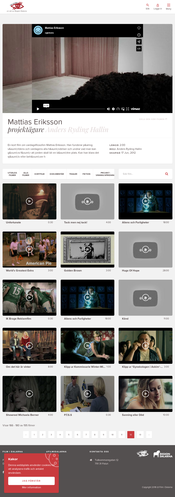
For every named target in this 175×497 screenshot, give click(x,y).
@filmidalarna (56, 451)
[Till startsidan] (143, 456)
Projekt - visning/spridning (106, 174)
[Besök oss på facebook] (3, 472)
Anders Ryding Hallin (77, 129)
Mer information (31, 487)
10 (112, 434)
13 (140, 434)
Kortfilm (39, 174)
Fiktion (86, 174)
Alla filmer (25, 174)
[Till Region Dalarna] (163, 456)
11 (121, 434)
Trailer (73, 174)
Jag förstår (31, 481)
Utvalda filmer (12, 174)
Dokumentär (57, 174)
